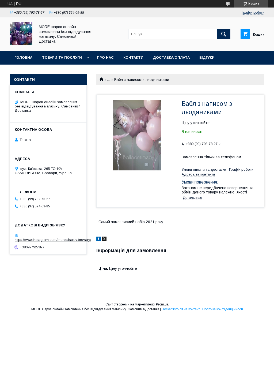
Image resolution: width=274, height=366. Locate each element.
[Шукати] (223, 34)
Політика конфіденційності (222, 309)
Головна (23, 57)
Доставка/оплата (171, 57)
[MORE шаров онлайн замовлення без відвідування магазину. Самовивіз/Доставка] (21, 44)
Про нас (105, 57)
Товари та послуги (62, 57)
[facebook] (98, 239)
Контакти (133, 57)
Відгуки (207, 57)
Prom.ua (162, 304)
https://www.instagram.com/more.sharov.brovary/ (53, 240)
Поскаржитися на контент (181, 309)
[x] (104, 239)
